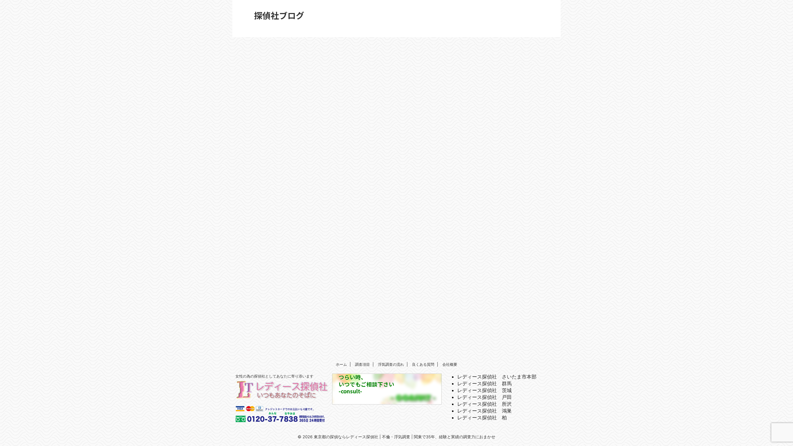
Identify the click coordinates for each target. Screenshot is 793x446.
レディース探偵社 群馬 (484, 383)
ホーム (341, 364)
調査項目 (362, 364)
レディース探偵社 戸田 (484, 397)
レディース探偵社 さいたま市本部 (497, 377)
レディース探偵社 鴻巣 (484, 411)
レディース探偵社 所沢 (484, 404)
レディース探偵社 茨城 (484, 390)
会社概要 (449, 364)
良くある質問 (423, 364)
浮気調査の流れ (391, 364)
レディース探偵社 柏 (482, 417)
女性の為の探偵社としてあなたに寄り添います (274, 376)
